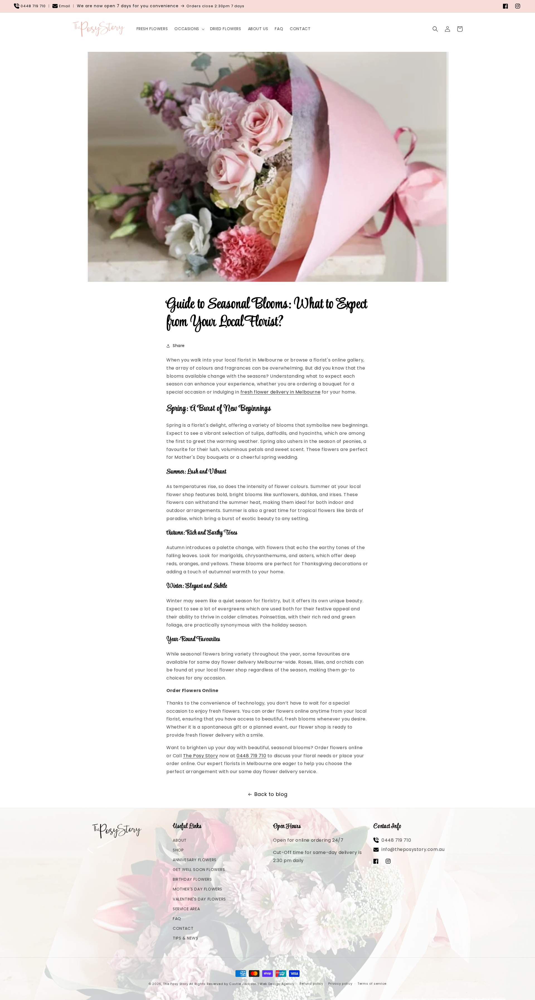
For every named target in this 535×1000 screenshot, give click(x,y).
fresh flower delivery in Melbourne (280, 392)
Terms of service (372, 983)
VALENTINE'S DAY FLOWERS (199, 899)
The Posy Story (200, 756)
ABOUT (180, 840)
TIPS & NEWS (185, 938)
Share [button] (179, 345)
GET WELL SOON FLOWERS (199, 869)
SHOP (178, 850)
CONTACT (183, 928)
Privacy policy (340, 983)
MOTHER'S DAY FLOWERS (197, 889)
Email (64, 6)
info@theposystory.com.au (412, 849)
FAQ (177, 918)
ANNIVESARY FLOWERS (195, 860)
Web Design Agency (277, 984)
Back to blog (271, 794)
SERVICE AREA (186, 909)
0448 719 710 (33, 6)
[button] (188, 29)
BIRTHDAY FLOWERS (192, 879)
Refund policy (311, 983)
